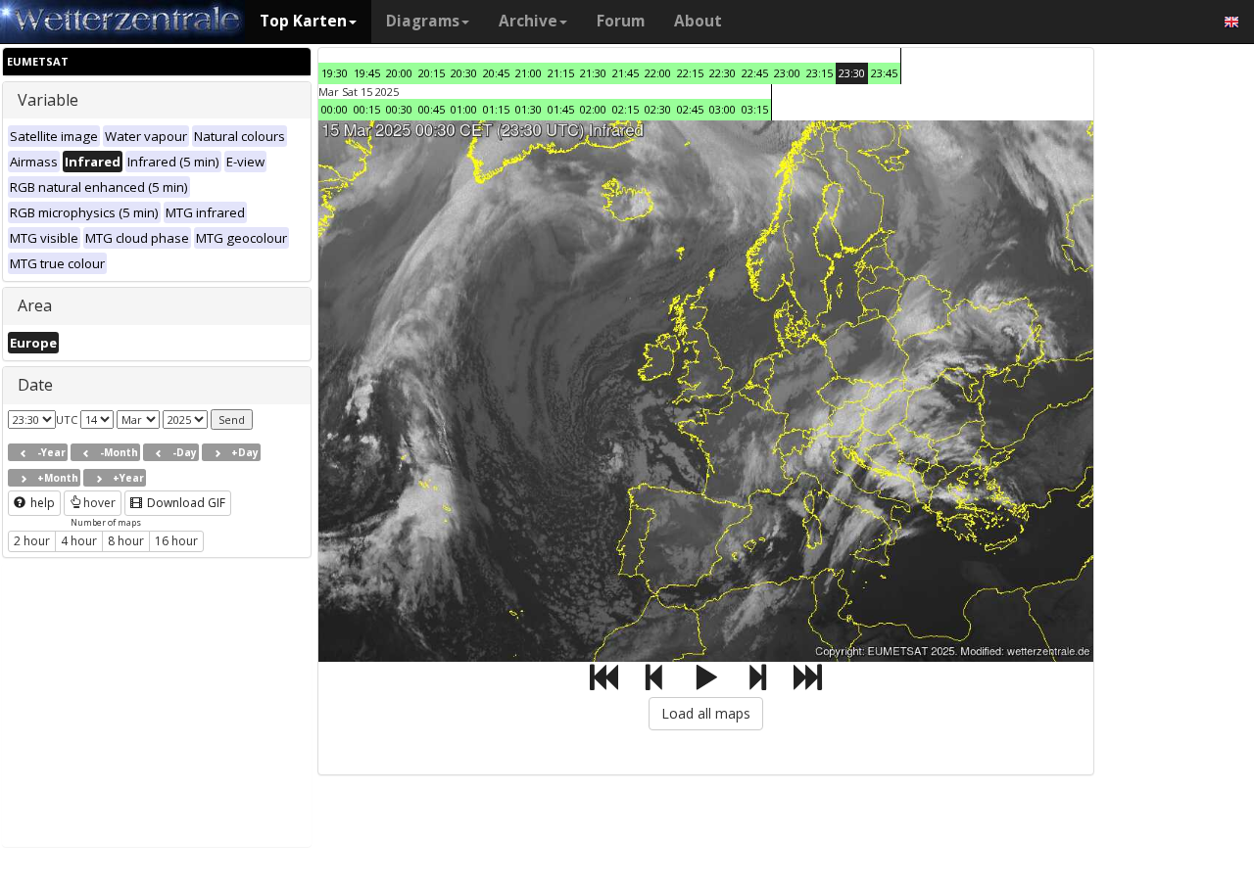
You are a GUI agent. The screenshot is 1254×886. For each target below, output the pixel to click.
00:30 (399, 109)
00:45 (431, 109)
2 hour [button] (32, 541)
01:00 (464, 109)
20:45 (496, 73)
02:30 (658, 109)
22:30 (722, 73)
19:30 (334, 73)
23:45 (884, 73)
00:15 (367, 109)
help (41, 502)
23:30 (852, 73)
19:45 (367, 73)
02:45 (690, 109)
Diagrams (422, 21)
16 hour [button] (176, 541)
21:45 (625, 73)
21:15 (561, 73)
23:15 (819, 73)
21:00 (528, 73)
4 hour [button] (79, 541)
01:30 (528, 109)
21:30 (593, 73)
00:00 (334, 109)
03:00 (722, 109)
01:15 (496, 109)
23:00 (787, 73)
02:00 (593, 109)
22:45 (755, 73)
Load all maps (705, 713)
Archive (528, 21)
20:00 (399, 73)
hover (99, 502)
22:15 (690, 73)
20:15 (431, 73)
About (698, 21)
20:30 (464, 73)
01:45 (561, 109)
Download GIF (184, 502)
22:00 (658, 73)
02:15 (625, 109)
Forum (621, 21)
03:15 (755, 109)
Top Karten (303, 21)
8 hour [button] (126, 541)
